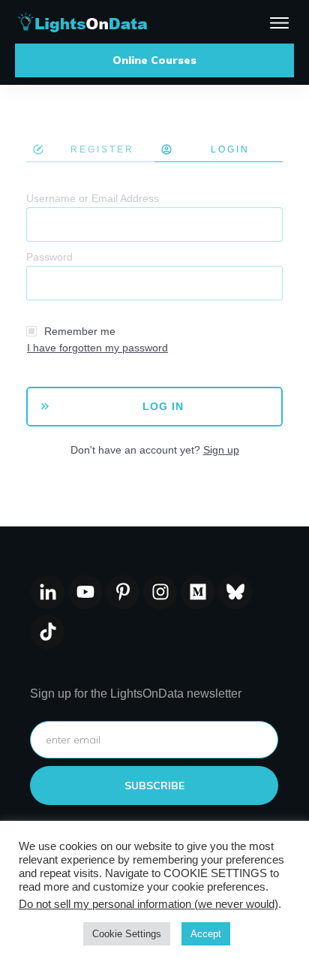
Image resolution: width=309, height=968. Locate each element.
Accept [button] (205, 933)
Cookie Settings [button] (126, 933)
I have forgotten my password (97, 348)
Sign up (221, 450)
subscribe (154, 785)
